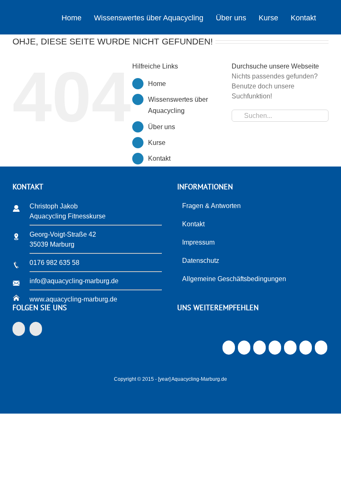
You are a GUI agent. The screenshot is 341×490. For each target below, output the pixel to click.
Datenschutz (200, 260)
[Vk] (305, 350)
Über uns (161, 126)
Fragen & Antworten (211, 205)
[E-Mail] (321, 350)
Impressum (198, 242)
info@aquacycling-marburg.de (74, 280)
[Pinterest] (290, 350)
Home (157, 83)
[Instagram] (36, 329)
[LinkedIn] (259, 350)
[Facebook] (18, 329)
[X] (244, 350)
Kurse (157, 142)
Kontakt (159, 158)
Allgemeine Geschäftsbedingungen (234, 278)
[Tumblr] (274, 350)
